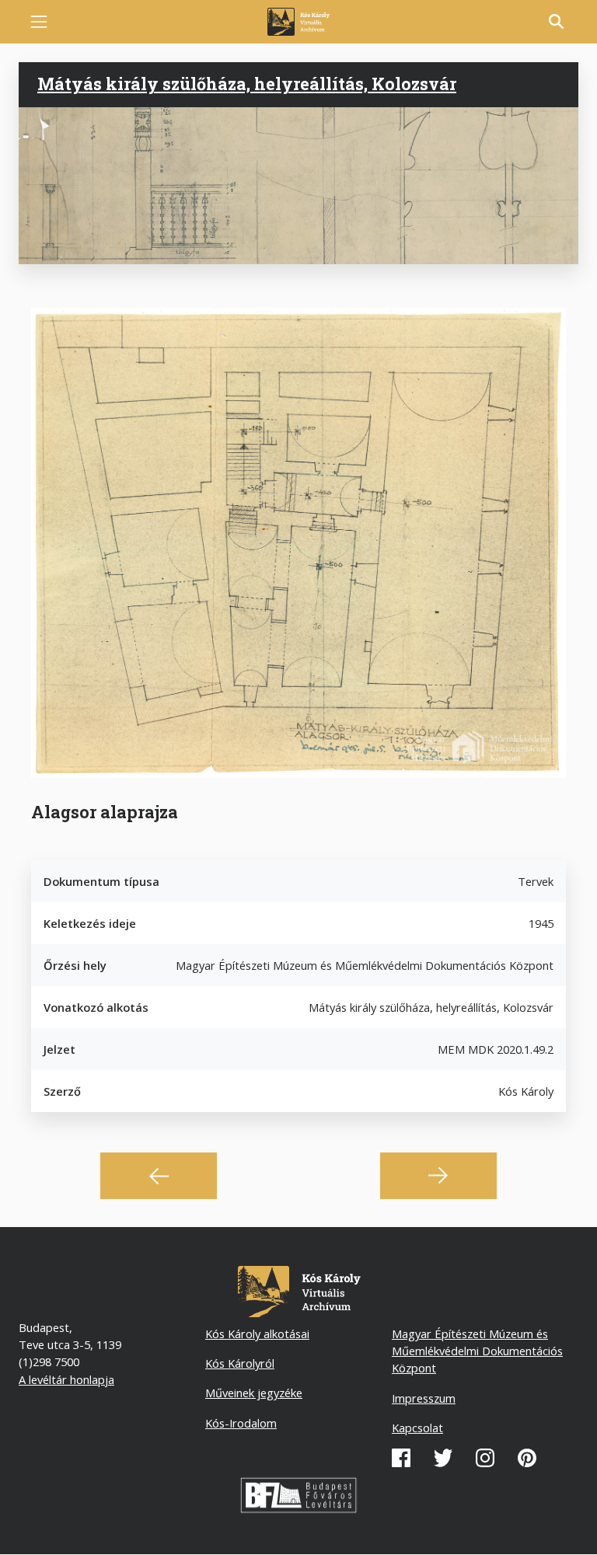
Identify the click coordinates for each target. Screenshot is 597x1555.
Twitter (443, 1457)
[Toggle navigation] (39, 22)
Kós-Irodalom (241, 1423)
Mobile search (556, 21)
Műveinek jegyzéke (253, 1392)
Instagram (485, 1457)
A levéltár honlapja (66, 1379)
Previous (158, 1175)
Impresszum (424, 1398)
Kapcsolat (417, 1427)
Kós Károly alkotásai (257, 1333)
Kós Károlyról (239, 1363)
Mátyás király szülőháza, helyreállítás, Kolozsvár (246, 84)
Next (438, 1175)
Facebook (401, 1457)
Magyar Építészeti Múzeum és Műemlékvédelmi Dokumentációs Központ (477, 1350)
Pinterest (527, 1457)
